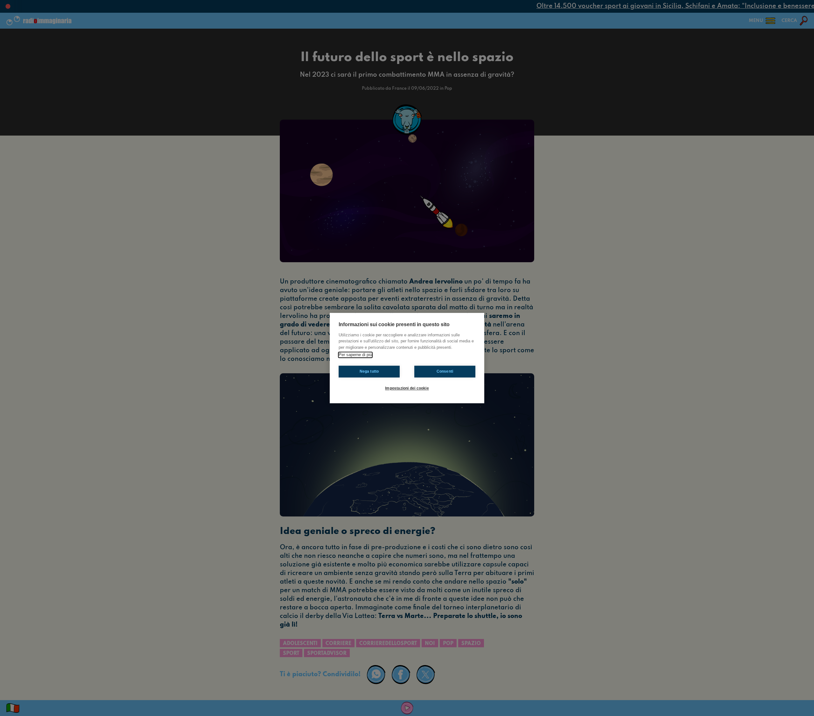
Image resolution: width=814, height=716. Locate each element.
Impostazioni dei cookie (407, 388)
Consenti (445, 371)
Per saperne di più (355, 354)
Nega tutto (369, 371)
